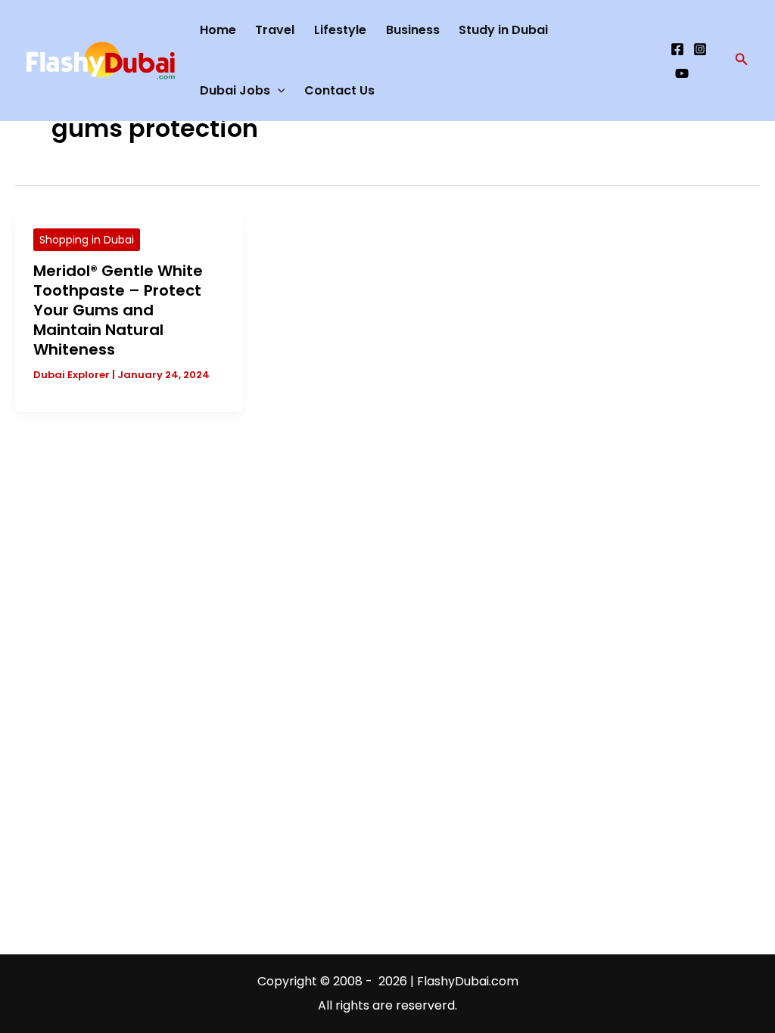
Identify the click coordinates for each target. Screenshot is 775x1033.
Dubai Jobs (235, 90)
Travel (274, 30)
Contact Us (339, 90)
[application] (277, 90)
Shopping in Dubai (86, 239)
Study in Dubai (503, 30)
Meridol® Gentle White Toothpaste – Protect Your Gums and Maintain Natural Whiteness (118, 310)
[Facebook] (677, 49)
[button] (742, 60)
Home (218, 30)
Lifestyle (340, 30)
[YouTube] (682, 73)
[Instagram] (700, 49)
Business (413, 30)
